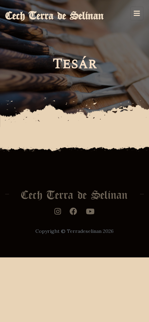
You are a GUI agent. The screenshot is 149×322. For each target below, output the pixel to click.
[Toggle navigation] (136, 13)
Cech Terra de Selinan (55, 13)
